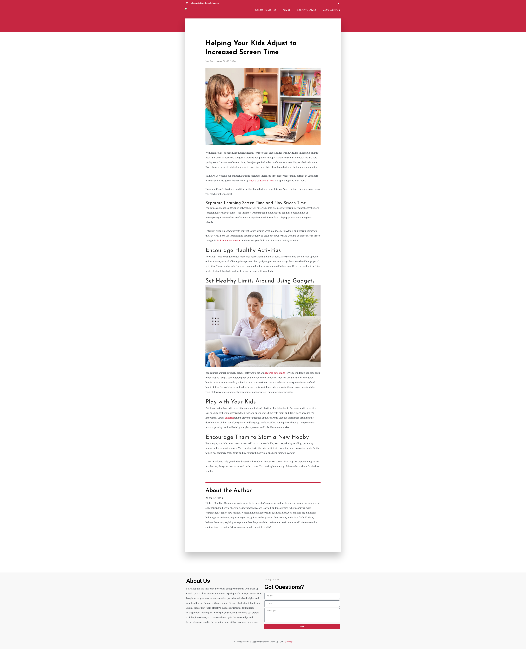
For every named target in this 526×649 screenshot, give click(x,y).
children (229, 418)
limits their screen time (229, 240)
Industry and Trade (306, 10)
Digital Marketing (331, 10)
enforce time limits (275, 373)
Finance (286, 10)
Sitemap (289, 642)
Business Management (265, 10)
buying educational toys (261, 180)
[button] (338, 3)
